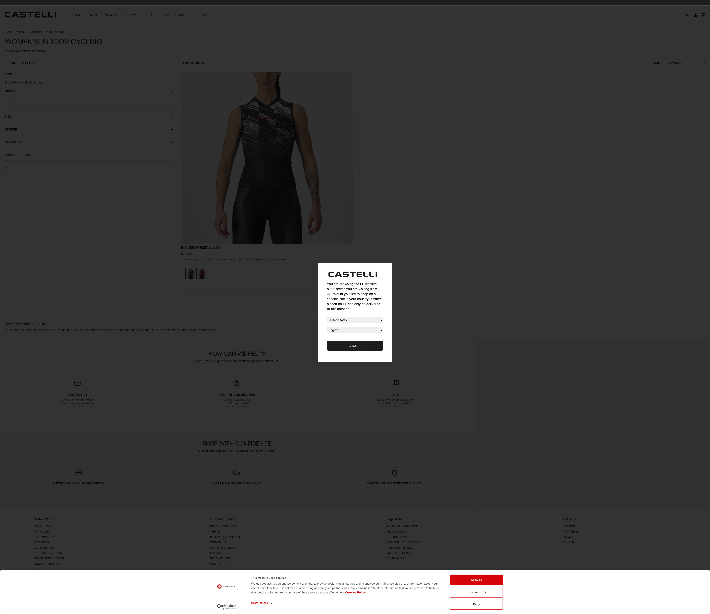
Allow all (476, 579)
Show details (259, 602)
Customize (474, 592)
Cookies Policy (355, 592)
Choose (355, 346)
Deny (476, 604)
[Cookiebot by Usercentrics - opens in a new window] (226, 607)
